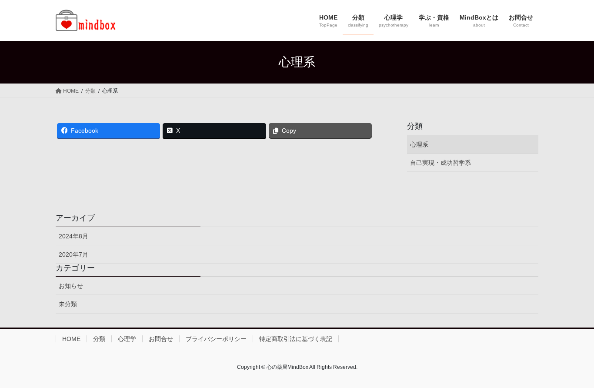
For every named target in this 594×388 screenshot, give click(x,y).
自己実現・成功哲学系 (440, 162)
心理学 (127, 338)
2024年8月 (73, 236)
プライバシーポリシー (216, 338)
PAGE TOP (572, 368)
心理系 (419, 144)
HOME (71, 338)
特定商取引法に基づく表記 (295, 338)
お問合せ (161, 338)
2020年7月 (73, 254)
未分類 (68, 304)
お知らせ (71, 285)
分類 (415, 126)
